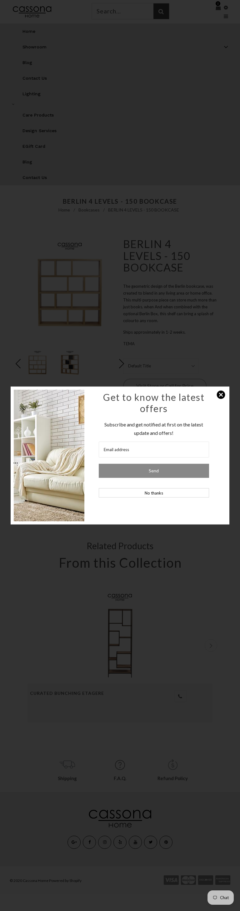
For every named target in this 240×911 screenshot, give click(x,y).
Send (154, 470)
